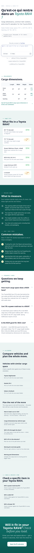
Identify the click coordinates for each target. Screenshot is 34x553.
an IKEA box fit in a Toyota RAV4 (17, 64)
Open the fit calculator (17, 544)
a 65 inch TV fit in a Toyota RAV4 (18, 58)
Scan (6, 53)
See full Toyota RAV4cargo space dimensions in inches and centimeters (14, 103)
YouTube (22, 43)
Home (2, 6)
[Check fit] (30, 54)
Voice (13, 53)
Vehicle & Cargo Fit (12, 6)
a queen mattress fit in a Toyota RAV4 (17, 61)
